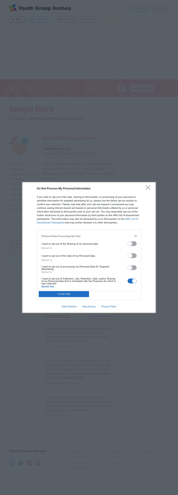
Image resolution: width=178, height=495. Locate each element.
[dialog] (89, 247)
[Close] (149, 188)
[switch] (132, 243)
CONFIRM (64, 294)
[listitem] (89, 236)
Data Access (89, 306)
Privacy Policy (108, 306)
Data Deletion (69, 306)
